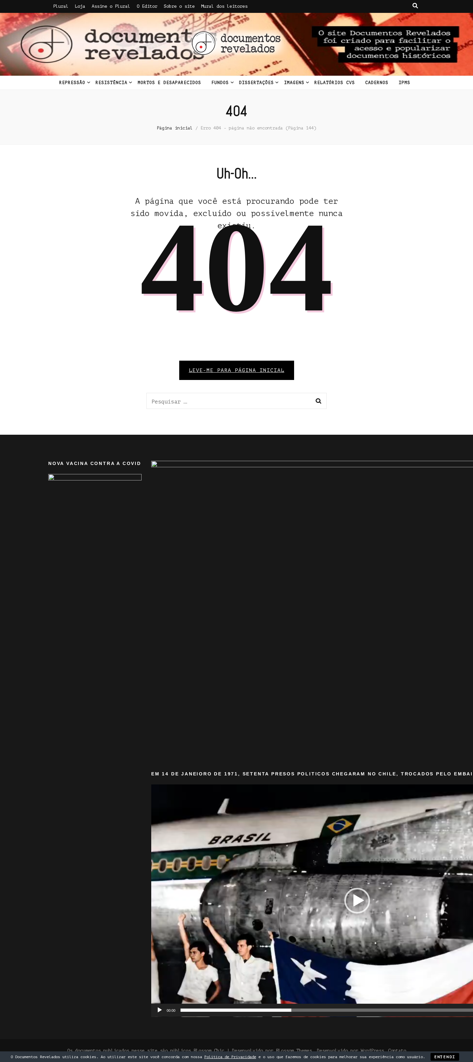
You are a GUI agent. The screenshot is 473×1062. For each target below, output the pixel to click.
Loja (80, 6)
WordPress (372, 1050)
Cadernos (376, 82)
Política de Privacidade (230, 1057)
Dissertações (256, 82)
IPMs (404, 82)
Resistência (111, 82)
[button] (357, 901)
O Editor (147, 6)
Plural (61, 6)
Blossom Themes (294, 1050)
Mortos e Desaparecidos (169, 82)
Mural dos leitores (224, 6)
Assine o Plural (111, 6)
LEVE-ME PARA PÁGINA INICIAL (236, 370)
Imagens (294, 82)
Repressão (72, 82)
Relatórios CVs (334, 82)
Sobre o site (179, 6)
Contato (397, 1050)
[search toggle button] (415, 6)
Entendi (445, 1057)
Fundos (220, 82)
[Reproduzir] (159, 1010)
